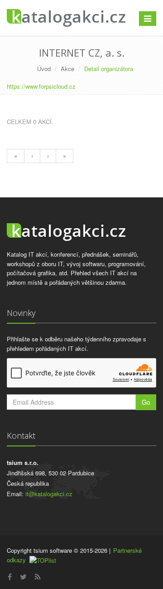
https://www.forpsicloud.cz (41, 86)
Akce (67, 68)
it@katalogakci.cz (48, 493)
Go (146, 402)
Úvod (44, 68)
